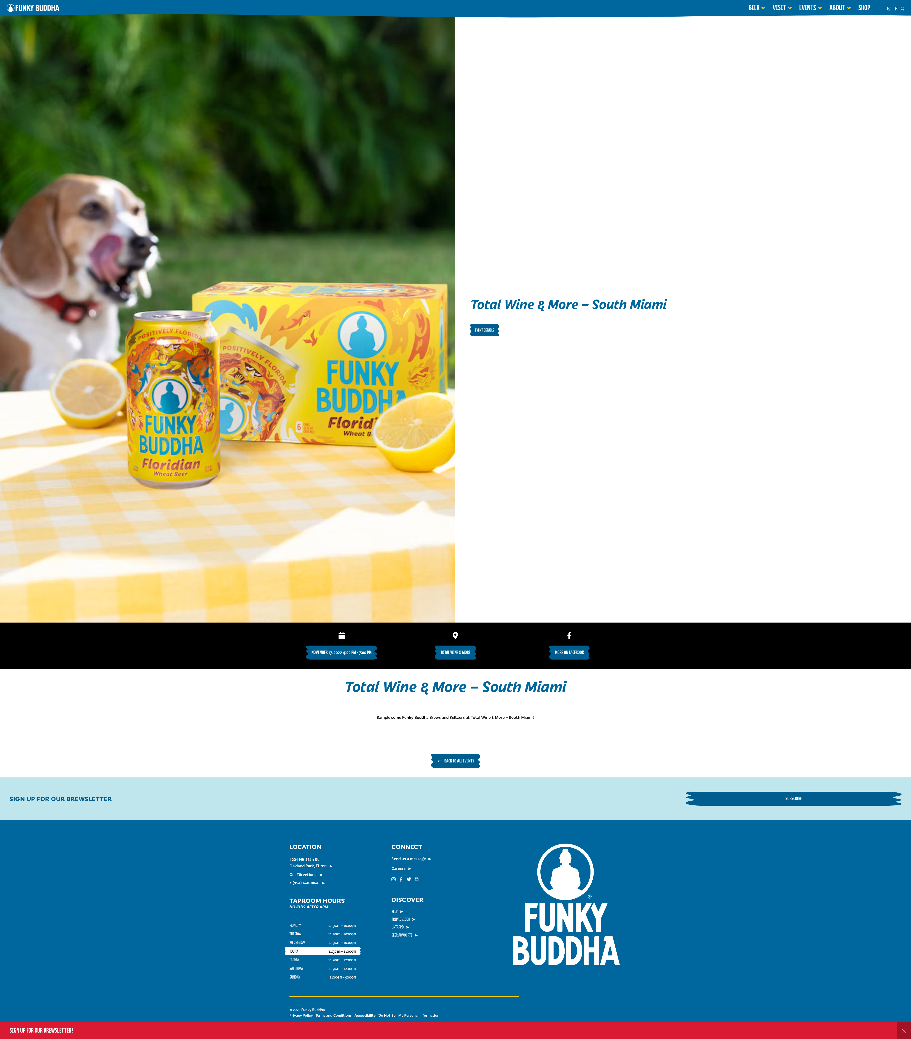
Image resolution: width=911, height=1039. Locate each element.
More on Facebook (569, 652)
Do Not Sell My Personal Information (408, 1015)
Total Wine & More (455, 652)
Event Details (484, 330)
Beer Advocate (401, 934)
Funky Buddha (33, 8)
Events (807, 7)
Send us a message (408, 858)
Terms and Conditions (334, 1015)
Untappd (397, 926)
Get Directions (303, 874)
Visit (779, 7)
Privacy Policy (301, 1015)
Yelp (394, 911)
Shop (864, 7)
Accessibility (365, 1015)
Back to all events (459, 760)
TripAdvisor (400, 919)
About (837, 7)
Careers (398, 868)
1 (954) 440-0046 (304, 883)
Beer (754, 7)
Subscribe (794, 798)
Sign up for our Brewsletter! (41, 1030)
